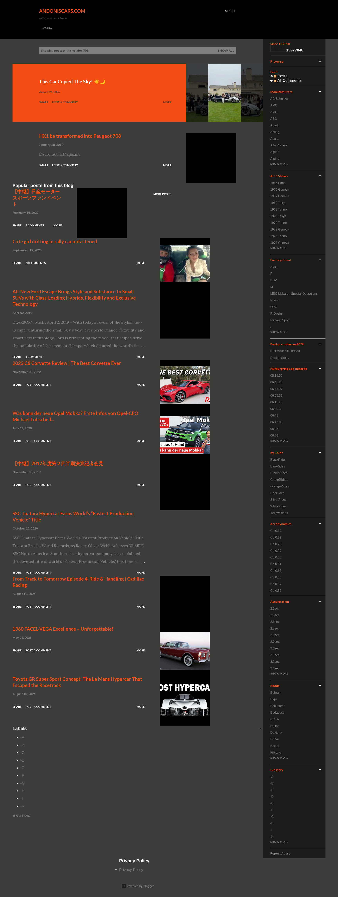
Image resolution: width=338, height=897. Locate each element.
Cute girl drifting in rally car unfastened (55, 241)
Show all (226, 50)
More (167, 102)
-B (22, 745)
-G (22, 783)
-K (22, 806)
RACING (46, 27)
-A (22, 737)
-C (22, 752)
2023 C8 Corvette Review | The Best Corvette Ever (67, 363)
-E (22, 768)
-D (22, 760)
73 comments (35, 263)
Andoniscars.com (62, 11)
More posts (162, 194)
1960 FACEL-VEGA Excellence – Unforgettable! (63, 629)
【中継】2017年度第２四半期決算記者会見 (58, 463)
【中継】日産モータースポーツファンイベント (37, 197)
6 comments (34, 225)
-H (22, 791)
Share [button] (43, 102)
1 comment (34, 356)
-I (21, 798)
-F (22, 775)
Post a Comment (65, 102)
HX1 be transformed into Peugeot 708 (80, 136)
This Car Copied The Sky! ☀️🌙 (72, 81)
